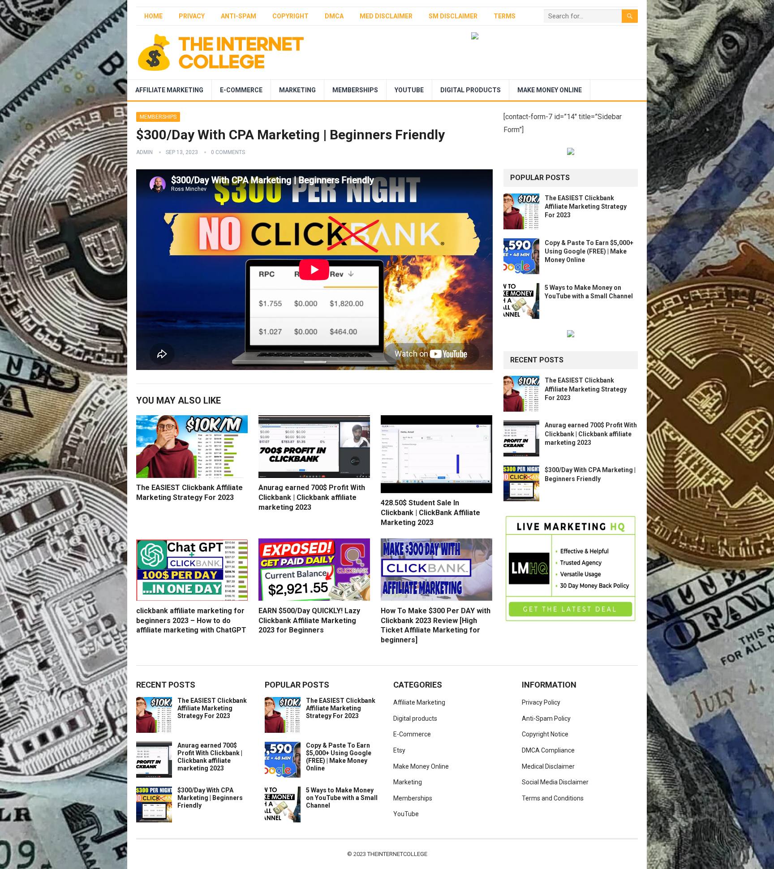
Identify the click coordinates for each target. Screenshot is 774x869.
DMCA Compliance (548, 750)
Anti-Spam (238, 16)
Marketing (297, 90)
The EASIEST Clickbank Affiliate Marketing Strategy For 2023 (586, 206)
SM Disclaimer (453, 16)
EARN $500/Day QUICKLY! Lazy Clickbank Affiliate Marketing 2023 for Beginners (309, 620)
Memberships (355, 90)
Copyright (290, 16)
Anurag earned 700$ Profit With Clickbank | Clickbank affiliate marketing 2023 (311, 497)
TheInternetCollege (397, 854)
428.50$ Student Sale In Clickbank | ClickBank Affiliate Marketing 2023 (430, 512)
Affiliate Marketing (169, 90)
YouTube (409, 90)
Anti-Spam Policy (546, 718)
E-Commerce (241, 90)
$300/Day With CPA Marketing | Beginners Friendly (210, 798)
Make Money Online (549, 90)
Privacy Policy (541, 702)
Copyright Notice (545, 734)
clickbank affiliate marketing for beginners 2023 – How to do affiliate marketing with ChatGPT (191, 620)
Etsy (399, 750)
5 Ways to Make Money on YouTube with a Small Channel (342, 798)
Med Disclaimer (386, 16)
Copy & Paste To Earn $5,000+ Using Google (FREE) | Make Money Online (589, 251)
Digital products (470, 90)
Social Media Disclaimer (555, 782)
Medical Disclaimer (548, 766)
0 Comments (228, 152)
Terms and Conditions (553, 798)
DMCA (334, 16)
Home (153, 16)
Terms (505, 16)
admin (144, 152)
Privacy (192, 16)
